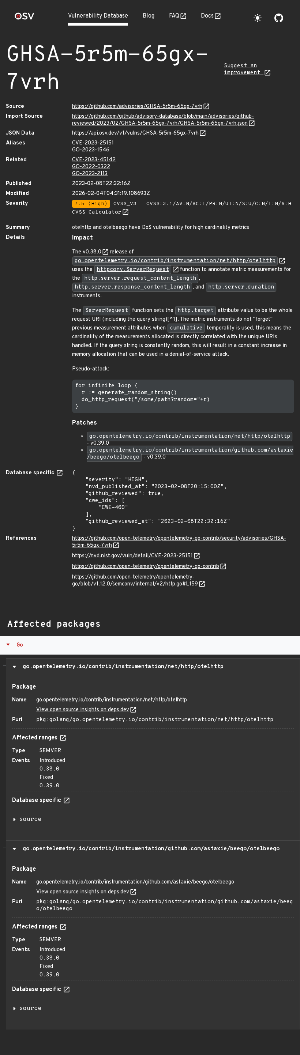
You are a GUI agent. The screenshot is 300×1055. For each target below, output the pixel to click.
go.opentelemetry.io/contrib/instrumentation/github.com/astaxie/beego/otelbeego (149, 848)
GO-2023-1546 (90, 150)
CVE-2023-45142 (94, 160)
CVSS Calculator (96, 212)
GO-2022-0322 (91, 166)
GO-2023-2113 (90, 173)
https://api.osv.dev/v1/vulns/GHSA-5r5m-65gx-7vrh (135, 133)
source (30, 819)
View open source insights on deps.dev (82, 710)
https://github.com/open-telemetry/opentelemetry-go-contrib (145, 566)
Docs (207, 16)
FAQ (174, 16)
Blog (148, 16)
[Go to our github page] (278, 18)
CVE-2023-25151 (93, 143)
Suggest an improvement (243, 69)
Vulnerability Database (98, 16)
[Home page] (24, 18)
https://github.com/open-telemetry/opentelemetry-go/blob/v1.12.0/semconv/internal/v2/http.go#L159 (135, 581)
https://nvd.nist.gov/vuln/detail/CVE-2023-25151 (132, 556)
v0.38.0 (92, 252)
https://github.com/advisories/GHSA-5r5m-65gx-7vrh (137, 106)
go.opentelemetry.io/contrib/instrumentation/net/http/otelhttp (121, 666)
